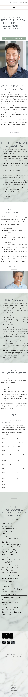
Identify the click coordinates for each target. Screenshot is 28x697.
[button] (14, 132)
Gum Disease (6, 542)
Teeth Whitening (7, 581)
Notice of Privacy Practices (14, 693)
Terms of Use (14, 687)
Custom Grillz (6, 586)
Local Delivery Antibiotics (10, 559)
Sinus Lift (4, 533)
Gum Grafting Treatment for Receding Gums (11, 553)
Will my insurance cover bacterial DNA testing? (13, 443)
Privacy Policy (13, 692)
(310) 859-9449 (14, 659)
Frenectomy (5, 557)
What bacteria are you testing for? (11, 450)
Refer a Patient (14, 688)
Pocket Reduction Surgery (11, 564)
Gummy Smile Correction (10, 591)
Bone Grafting (6, 531)
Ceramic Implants (7, 523)
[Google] (8, 642)
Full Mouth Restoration (9, 578)
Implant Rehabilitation (9, 528)
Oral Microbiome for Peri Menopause (10, 598)
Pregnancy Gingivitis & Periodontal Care (10, 608)
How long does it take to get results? (11, 447)
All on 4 (4, 536)
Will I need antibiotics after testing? (11, 461)
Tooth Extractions (7, 570)
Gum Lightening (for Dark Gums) (13, 589)
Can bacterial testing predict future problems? (13, 469)
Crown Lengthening (8, 549)
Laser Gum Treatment (9, 572)
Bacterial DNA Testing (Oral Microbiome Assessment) (11, 545)
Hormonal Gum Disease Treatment (10, 603)
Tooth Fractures (7, 584)
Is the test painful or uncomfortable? (11, 439)
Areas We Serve (14, 690)
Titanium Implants (7, 526)
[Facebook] (4, 642)
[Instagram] (13, 642)
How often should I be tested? (10, 465)
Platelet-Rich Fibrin (8, 562)
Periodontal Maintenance (10, 567)
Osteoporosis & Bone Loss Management (11, 613)
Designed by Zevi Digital (13, 684)
